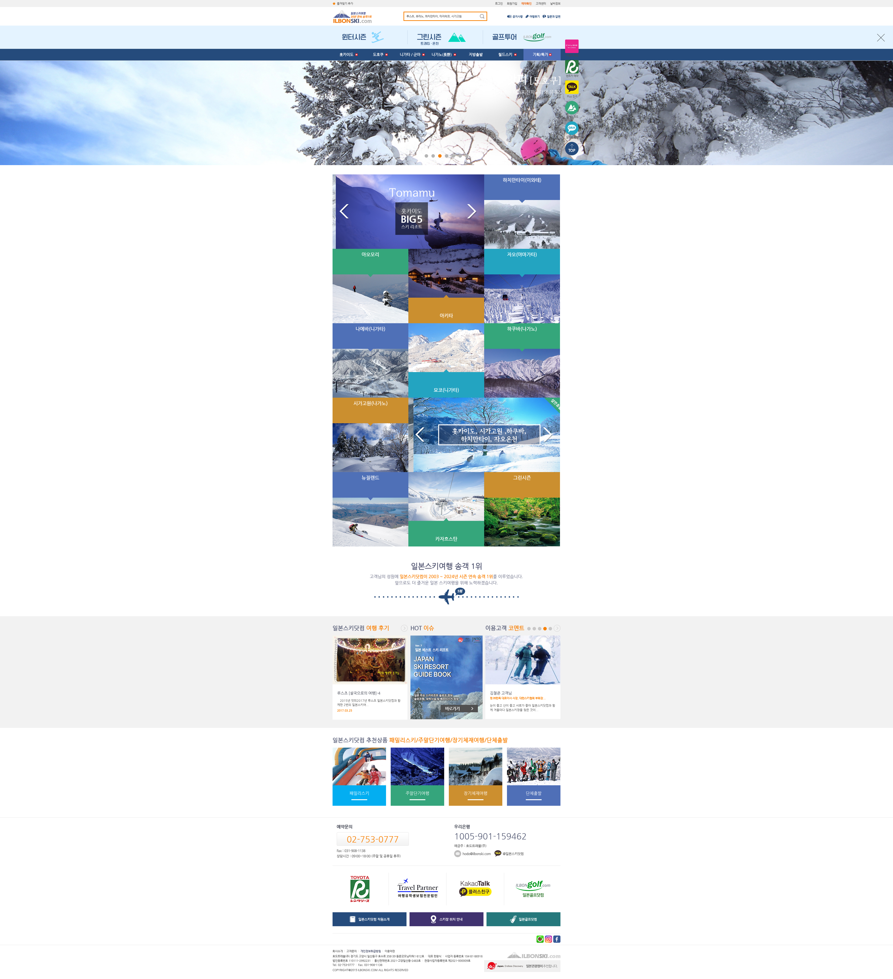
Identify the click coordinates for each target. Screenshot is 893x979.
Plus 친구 (572, 96)
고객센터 (541, 3)
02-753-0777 (373, 839)
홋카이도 (347, 54)
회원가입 (512, 3)
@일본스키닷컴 (513, 854)
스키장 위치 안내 (451, 919)
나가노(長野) (443, 54)
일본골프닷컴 (528, 919)
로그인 (499, 3)
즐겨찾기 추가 (345, 3)
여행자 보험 (572, 55)
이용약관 (390, 951)
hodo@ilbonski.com (477, 854)
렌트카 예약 (572, 75)
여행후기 (535, 16)
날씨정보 (555, 3)
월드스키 (506, 54)
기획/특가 (541, 54)
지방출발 (476, 54)
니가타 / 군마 (411, 54)
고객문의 (352, 951)
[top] (572, 149)
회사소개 (338, 951)
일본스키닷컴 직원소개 (374, 919)
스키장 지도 (572, 116)
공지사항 (518, 16)
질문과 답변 (553, 16)
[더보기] (404, 628)
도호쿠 (379, 54)
